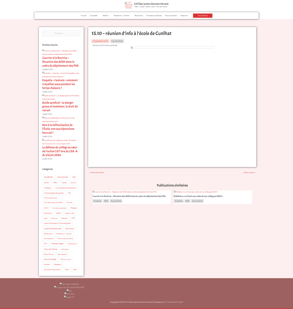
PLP (45, 243)
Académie (48, 177)
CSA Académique (50, 198)
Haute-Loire (70, 213)
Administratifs (62, 177)
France (74, 208)
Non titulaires (49, 238)
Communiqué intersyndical (65, 188)
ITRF (73, 218)
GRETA (58, 213)
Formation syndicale (154, 15)
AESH (46, 182)
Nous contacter (171, 15)
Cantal (64, 182)
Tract (67, 269)
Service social (66, 259)
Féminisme (48, 213)
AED (74, 177)
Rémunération (49, 254)
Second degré (50, 259)
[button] (202, 16)
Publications (72, 244)
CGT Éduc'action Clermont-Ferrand (151, 3)
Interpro (64, 218)
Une (75, 269)
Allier (55, 182)
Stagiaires (57, 264)
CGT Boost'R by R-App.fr (173, 302)
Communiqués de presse (54, 193)
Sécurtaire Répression (52, 270)
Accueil (83, 15)
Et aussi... (70, 202)
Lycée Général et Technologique (57, 223)
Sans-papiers (62, 254)
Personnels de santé (65, 238)
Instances (184, 15)
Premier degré (58, 243)
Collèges (47, 188)
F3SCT (46, 208)
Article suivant (249, 172)
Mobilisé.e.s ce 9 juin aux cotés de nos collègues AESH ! (198, 196)
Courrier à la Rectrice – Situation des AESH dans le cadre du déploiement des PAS (60, 62)
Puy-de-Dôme (50, 249)
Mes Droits (139, 15)
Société (47, 264)
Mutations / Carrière (64, 234)
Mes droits (70, 228)
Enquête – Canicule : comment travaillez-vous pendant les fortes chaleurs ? (60, 84)
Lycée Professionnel (52, 228)
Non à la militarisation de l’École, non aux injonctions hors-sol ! (58, 129)
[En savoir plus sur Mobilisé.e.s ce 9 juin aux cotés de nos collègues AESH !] (196, 192)
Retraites (65, 249)
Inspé (45, 218)
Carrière (73, 183)
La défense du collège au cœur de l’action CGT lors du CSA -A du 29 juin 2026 (59, 151)
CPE (69, 193)
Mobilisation (48, 234)
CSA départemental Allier (53, 202)
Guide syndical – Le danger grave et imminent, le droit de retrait (60, 106)
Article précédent (96, 172)
